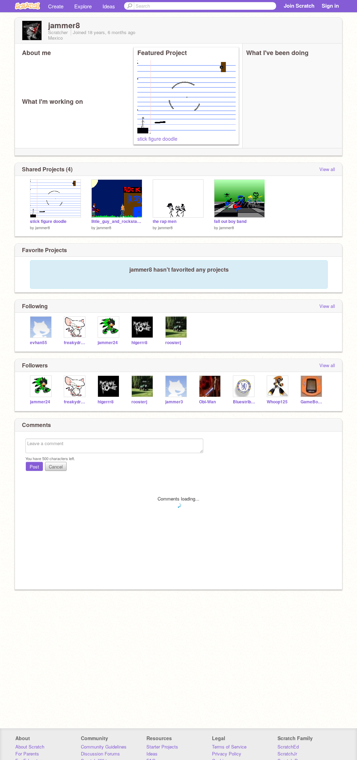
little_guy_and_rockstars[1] (116, 221)
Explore (83, 6)
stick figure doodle (157, 138)
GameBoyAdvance (312, 402)
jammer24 (108, 343)
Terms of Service (229, 746)
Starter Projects (162, 746)
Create (55, 6)
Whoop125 (277, 402)
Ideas (108, 6)
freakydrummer (75, 343)
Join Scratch (299, 5)
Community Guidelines (104, 746)
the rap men (164, 221)
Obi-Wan (207, 402)
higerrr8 (139, 343)
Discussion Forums (100, 753)
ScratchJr (287, 753)
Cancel (56, 466)
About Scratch (29, 746)
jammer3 (174, 402)
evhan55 (38, 343)
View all (327, 169)
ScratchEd (288, 746)
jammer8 (42, 227)
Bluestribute (244, 402)
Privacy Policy (226, 753)
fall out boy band (230, 221)
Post (34, 466)
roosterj (173, 343)
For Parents (27, 753)
